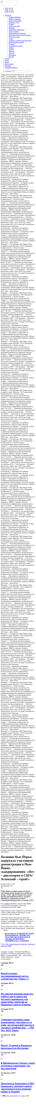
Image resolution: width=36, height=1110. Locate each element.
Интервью (12, 55)
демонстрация (14, 944)
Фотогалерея (9, 64)
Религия (11, 44)
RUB (6, 12)
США (7, 944)
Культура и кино (14, 37)
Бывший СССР (14, 22)
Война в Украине (15, 19)
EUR (6, 10)
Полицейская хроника (16, 42)
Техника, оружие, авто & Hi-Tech (20, 40)
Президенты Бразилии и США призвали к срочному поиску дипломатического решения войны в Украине (17, 1087)
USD (6, 8)
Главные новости (15, 17)
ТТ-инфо (22, 1096)
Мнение (11, 51)
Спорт (11, 39)
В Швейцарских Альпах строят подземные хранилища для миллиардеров (18, 1066)
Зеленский (31, 944)
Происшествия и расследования (20, 35)
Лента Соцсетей (14, 26)
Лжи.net (11, 53)
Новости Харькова (15, 21)
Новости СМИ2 (6, 946)
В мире (11, 24)
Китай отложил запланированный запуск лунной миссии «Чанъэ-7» (15, 976)
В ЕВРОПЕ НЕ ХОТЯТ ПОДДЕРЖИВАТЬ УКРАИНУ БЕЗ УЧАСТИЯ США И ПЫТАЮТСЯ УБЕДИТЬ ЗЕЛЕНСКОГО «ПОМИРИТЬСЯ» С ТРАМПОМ (19, 937)
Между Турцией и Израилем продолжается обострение (16, 1046)
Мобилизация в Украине (17, 33)
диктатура (23, 944)
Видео (7, 62)
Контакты (8, 66)
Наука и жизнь (14, 31)
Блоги (7, 60)
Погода (11, 49)
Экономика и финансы (16, 30)
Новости (8, 15)
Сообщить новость (11, 67)
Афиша (11, 48)
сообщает (7, 904)
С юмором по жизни (16, 46)
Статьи (7, 58)
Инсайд (11, 57)
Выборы (11, 28)
